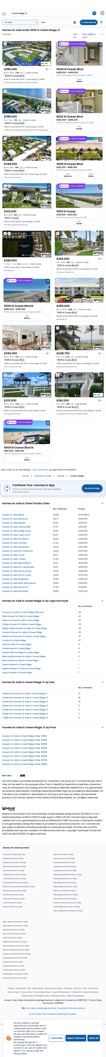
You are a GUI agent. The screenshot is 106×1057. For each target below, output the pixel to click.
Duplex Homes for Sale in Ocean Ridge (21, 668)
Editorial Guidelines (75, 995)
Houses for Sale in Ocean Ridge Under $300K (24, 744)
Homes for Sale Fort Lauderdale (18, 567)
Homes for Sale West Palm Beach (19, 583)
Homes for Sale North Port (15, 587)
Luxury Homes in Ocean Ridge (17, 672)
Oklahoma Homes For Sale (15, 942)
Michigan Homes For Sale (65, 882)
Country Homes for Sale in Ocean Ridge (22, 632)
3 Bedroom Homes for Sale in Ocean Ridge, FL (25, 701)
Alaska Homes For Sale (13, 858)
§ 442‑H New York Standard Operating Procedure (52, 1014)
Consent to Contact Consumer (85, 992)
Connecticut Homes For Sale (15, 882)
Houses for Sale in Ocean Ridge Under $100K (24, 736)
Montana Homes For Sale (65, 898)
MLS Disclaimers (58, 995)
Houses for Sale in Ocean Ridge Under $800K (24, 764)
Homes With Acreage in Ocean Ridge (20, 652)
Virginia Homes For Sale (13, 966)
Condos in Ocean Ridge (14, 640)
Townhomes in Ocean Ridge (16, 648)
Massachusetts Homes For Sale (68, 874)
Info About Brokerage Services (41, 1008)
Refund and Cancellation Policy (36, 995)
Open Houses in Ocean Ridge (16, 664)
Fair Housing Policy (42, 992)
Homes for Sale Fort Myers (15, 539)
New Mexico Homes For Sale (15, 925)
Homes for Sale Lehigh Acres (16, 530)
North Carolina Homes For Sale (67, 902)
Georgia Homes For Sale (14, 898)
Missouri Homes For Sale (64, 890)
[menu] (3, 13)
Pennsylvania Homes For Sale (16, 946)
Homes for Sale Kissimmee (15, 547)
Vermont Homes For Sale (14, 970)
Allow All (93, 1038)
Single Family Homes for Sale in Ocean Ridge (24, 628)
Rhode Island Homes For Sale (16, 950)
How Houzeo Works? (54, 988)
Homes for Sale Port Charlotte (17, 551)
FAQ (29, 988)
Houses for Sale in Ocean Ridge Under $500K (24, 752)
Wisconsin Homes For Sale (14, 978)
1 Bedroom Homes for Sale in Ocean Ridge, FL (24, 693)
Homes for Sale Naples (13, 522)
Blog (85, 988)
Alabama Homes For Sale (14, 862)
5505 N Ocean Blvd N (67, 407)
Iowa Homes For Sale (12, 902)
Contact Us (93, 988)
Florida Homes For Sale (13, 894)
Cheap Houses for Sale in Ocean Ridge (21, 624)
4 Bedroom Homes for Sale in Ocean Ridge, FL (25, 705)
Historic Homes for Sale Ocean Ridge (20, 620)
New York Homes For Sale (14, 934)
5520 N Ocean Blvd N (67, 265)
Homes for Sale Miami (13, 514)
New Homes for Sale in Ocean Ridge (20, 660)
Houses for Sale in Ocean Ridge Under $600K (24, 756)
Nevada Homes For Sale (14, 930)
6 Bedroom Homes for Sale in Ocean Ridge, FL (25, 713)
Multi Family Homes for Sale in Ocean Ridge (24, 656)
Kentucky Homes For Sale (65, 866)
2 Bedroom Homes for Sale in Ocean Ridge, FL (25, 697)
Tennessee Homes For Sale (15, 958)
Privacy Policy (26, 992)
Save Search (90, 22)
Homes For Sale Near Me (14, 854)
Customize (56, 1038)
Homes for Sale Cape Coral (16, 534)
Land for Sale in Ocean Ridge (16, 644)
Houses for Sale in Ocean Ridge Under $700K (24, 760)
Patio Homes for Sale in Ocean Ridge (20, 616)
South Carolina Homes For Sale (17, 954)
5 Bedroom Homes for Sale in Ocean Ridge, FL (25, 709)
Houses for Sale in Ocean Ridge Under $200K (24, 740)
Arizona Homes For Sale (13, 870)
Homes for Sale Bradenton (15, 579)
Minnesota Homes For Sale (66, 886)
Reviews (68, 988)
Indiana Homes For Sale (64, 862)
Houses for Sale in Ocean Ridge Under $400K (24, 748)
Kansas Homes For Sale (64, 858)
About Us (77, 988)
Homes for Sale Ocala (13, 555)
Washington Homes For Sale (15, 974)
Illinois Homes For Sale (64, 854)
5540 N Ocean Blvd (14, 75)
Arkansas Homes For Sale (14, 866)
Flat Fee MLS (20, 988)
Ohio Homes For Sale (12, 938)
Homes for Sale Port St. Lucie (16, 575)
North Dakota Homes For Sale (67, 907)
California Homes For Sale (14, 874)
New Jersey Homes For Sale (15, 921)
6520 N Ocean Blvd (14, 123)
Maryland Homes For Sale (65, 878)
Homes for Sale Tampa (14, 559)
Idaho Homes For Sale (13, 907)
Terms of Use (13, 992)
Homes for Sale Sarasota (15, 518)
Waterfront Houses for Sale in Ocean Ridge (24, 636)
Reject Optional (76, 1038)
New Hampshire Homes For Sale (68, 911)
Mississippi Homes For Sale (66, 894)
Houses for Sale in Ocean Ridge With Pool (23, 612)
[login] (102, 13)
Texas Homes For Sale (13, 962)
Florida (60, 475)
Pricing (11, 988)
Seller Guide (37, 988)
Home (25, 475)
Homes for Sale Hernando (15, 591)
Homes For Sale (43, 475)
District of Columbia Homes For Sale (19, 886)
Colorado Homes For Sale (14, 878)
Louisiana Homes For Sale (65, 870)
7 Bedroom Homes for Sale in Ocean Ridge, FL (25, 717)
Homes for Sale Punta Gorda (16, 571)
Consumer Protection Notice (70, 1008)
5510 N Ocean (11, 218)
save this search (40, 469)
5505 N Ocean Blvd (14, 170)
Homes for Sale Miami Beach (16, 563)
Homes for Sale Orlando (14, 543)
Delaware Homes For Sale (14, 890)
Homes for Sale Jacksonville (16, 526)
